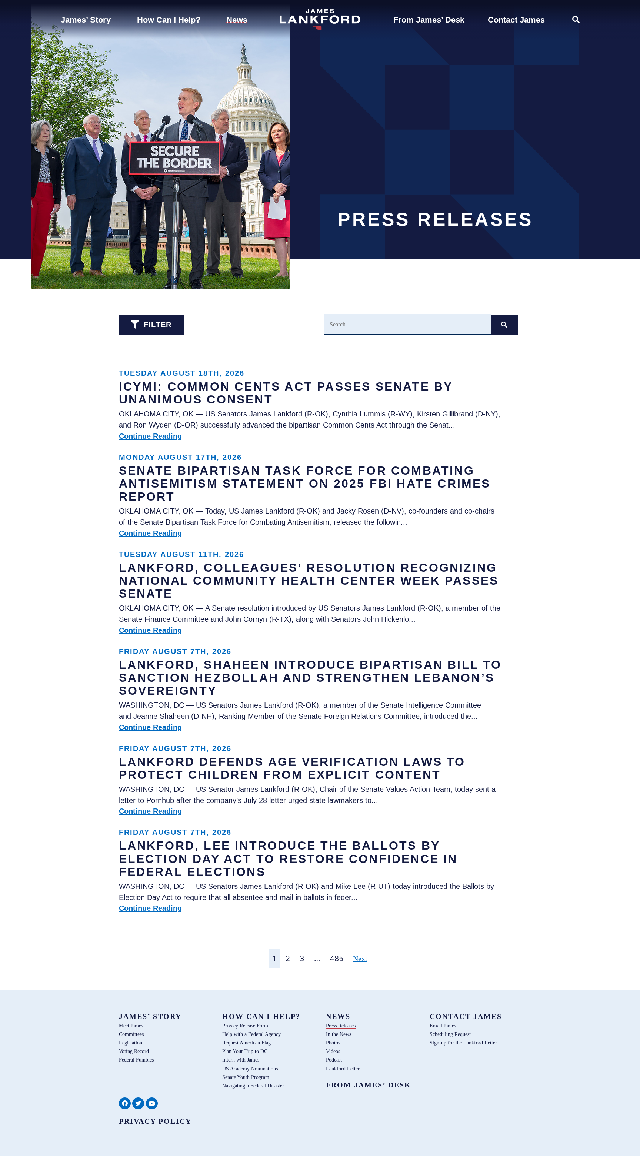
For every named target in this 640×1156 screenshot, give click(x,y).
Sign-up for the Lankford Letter (463, 1043)
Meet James (131, 1026)
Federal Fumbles (136, 1060)
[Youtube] (152, 1103)
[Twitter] (138, 1103)
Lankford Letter (343, 1069)
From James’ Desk (368, 1085)
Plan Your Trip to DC (244, 1051)
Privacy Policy (155, 1121)
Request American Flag (246, 1043)
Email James (443, 1026)
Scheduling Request (450, 1034)
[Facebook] (125, 1103)
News (338, 1016)
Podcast (334, 1060)
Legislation (130, 1043)
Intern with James (240, 1060)
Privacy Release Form (245, 1026)
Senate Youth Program (245, 1077)
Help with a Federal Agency (251, 1034)
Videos (333, 1051)
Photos (333, 1043)
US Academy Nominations (250, 1069)
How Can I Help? (261, 1016)
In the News (338, 1034)
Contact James (466, 1016)
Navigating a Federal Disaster (253, 1086)
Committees (131, 1034)
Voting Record (134, 1051)
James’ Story (150, 1016)
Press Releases (341, 1026)
